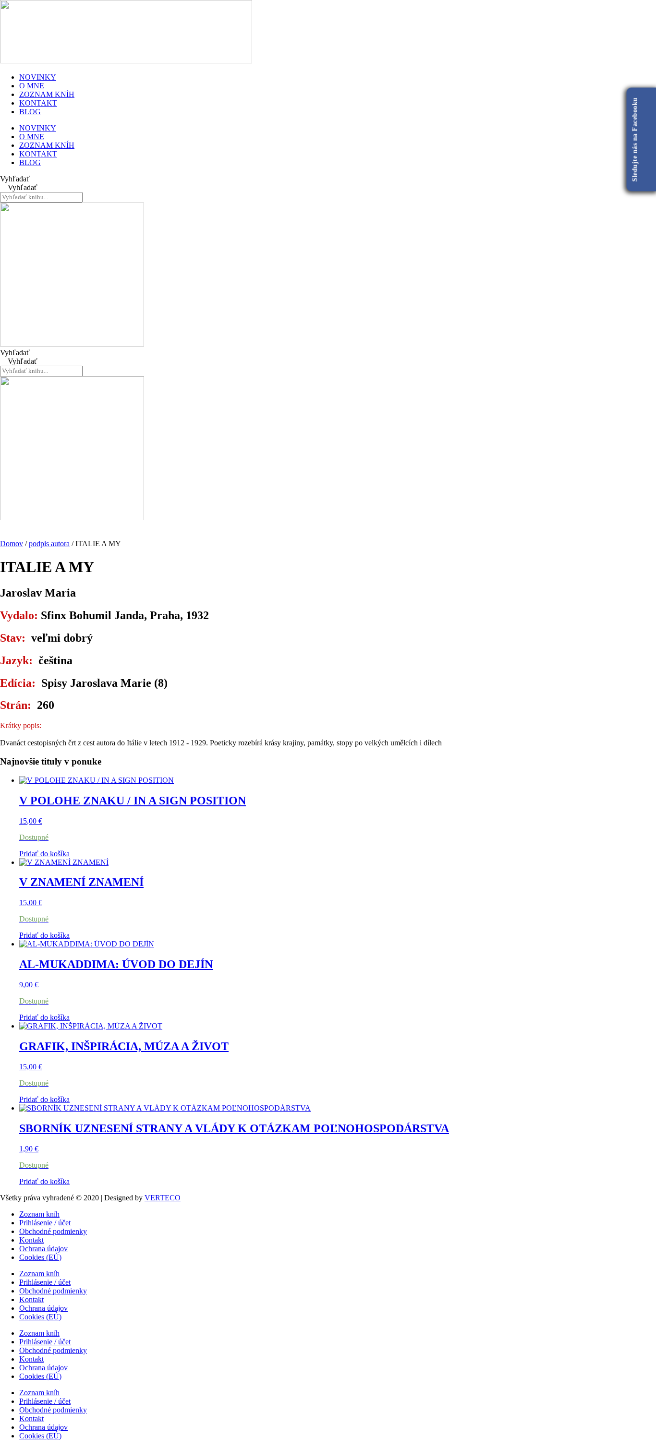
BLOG (30, 112)
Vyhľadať (15, 179)
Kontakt (31, 1240)
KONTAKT (38, 103)
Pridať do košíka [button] (44, 854)
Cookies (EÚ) (40, 1257)
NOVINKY (37, 77)
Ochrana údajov (43, 1249)
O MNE (31, 86)
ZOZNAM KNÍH (46, 94)
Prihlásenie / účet (45, 1223)
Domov (11, 543)
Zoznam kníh (39, 1214)
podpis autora (49, 543)
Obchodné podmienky (53, 1231)
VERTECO (163, 1198)
